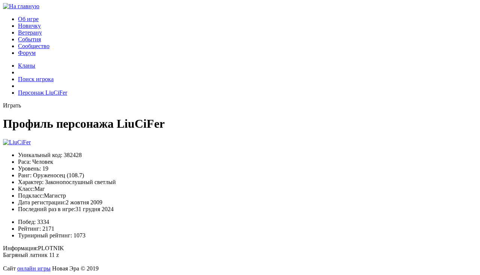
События (29, 39)
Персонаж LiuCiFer (42, 92)
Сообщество (34, 46)
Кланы (26, 65)
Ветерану (30, 32)
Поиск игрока (36, 79)
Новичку (29, 26)
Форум (27, 53)
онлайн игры (34, 268)
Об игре (28, 19)
